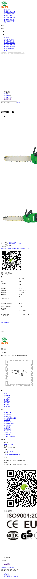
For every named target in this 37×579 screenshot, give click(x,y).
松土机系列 (7, 431)
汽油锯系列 (7, 414)
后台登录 (7, 575)
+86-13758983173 (9, 451)
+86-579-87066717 (9, 444)
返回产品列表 (5, 322)
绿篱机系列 (7, 421)
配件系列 (7, 434)
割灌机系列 (7, 416)
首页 (5, 93)
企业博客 (7, 564)
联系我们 (7, 406)
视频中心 (7, 401)
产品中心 (7, 95)
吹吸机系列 (7, 429)
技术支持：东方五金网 (11, 576)
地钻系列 (7, 420)
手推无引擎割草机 (9, 436)
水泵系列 (7, 427)
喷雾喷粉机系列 (9, 423)
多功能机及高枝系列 (10, 418)
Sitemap (6, 573)
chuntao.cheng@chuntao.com (12, 454)
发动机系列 (7, 432)
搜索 (18, 102)
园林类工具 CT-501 (15, 243)
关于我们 (7, 397)
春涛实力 (7, 399)
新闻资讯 (7, 402)
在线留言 (7, 404)
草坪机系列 (7, 425)
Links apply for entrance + (8, 567)
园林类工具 (7, 97)
